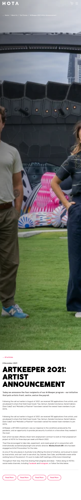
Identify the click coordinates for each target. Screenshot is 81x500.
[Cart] (71, 3)
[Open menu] (76, 3)
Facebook (32, 463)
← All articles (8, 357)
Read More (9, 478)
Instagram (44, 463)
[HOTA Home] (11, 3)
